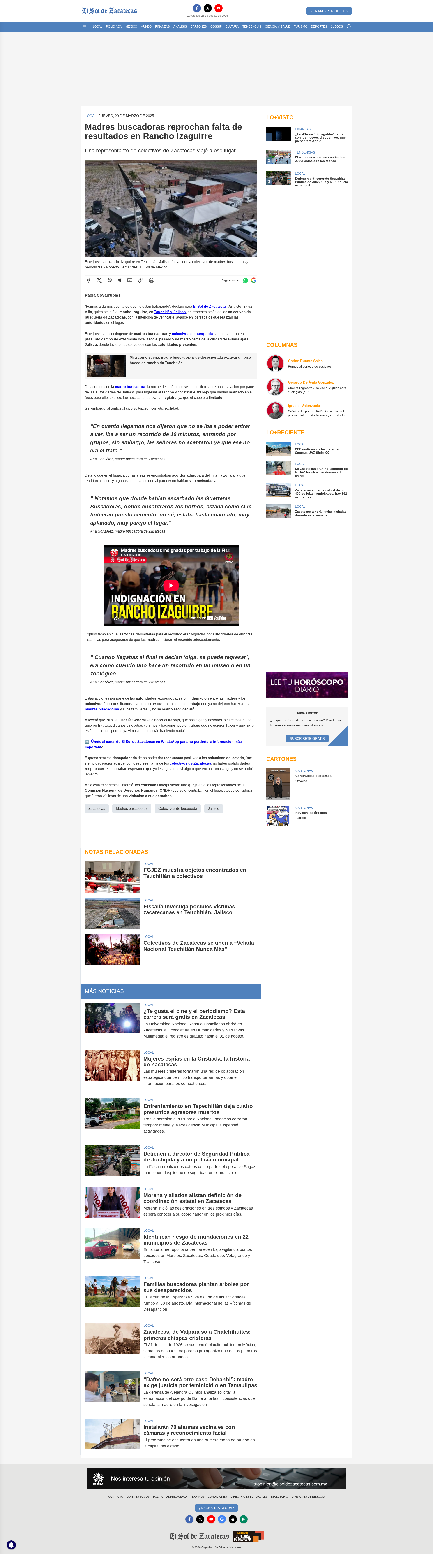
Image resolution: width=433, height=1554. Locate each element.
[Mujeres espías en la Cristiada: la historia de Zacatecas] (112, 1071)
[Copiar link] (140, 280)
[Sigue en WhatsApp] (245, 280)
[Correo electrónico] (130, 280)
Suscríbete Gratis (307, 738)
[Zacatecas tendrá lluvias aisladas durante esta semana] (278, 511)
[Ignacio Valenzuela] (275, 410)
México (131, 26)
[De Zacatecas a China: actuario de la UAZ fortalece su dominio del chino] (278, 469)
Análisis (180, 26)
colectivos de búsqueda (192, 334)
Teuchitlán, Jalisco (170, 312)
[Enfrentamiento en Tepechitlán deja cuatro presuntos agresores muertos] (112, 1119)
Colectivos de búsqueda (177, 808)
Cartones (199, 26)
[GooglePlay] (244, 1519)
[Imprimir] (151, 280)
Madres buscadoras (131, 808)
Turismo (300, 26)
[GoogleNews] (222, 1519)
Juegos (337, 26)
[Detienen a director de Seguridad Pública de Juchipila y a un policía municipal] (112, 1163)
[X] (208, 8)
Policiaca (114, 26)
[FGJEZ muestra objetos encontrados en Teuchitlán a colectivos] (112, 876)
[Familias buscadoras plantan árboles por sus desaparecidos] (112, 1297)
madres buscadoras (102, 709)
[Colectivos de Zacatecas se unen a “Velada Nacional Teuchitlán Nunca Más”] (112, 949)
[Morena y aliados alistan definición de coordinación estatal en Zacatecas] (112, 1205)
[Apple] (233, 1519)
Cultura (232, 26)
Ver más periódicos (329, 11)
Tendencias (251, 26)
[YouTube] (218, 8)
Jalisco (213, 808)
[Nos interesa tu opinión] (216, 1478)
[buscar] (349, 26)
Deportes (319, 26)
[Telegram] (119, 280)
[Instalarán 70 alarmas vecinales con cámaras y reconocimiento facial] (112, 1437)
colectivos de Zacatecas (190, 763)
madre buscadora (130, 387)
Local (97, 26)
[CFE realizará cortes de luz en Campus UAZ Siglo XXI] (278, 449)
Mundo (146, 26)
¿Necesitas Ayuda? (216, 1508)
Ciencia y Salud (277, 26)
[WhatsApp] (109, 280)
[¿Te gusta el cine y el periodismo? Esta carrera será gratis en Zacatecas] (112, 1024)
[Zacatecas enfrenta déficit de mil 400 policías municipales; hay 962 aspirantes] (278, 491)
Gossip (216, 26)
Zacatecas (96, 808)
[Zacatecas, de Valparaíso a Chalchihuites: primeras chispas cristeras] (112, 1344)
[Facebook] (197, 8)
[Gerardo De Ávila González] (275, 387)
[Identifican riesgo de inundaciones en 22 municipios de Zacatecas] (112, 1249)
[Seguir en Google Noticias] (253, 280)
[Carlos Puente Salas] (275, 363)
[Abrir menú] (84, 26)
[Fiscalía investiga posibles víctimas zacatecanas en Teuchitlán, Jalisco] (112, 913)
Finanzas (162, 26)
